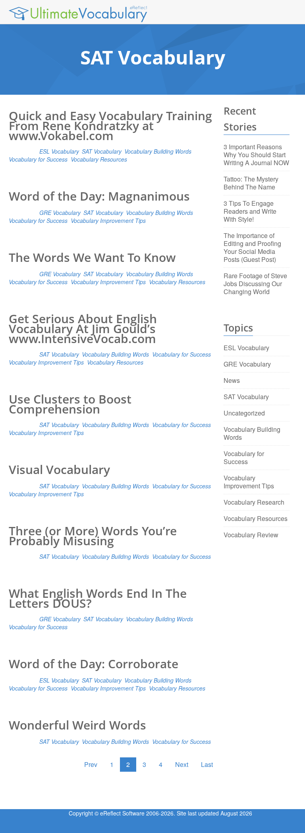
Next (181, 764)
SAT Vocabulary (101, 151)
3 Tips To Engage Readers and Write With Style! (250, 211)
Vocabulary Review (251, 534)
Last (207, 764)
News (232, 380)
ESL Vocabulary (59, 151)
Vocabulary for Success (38, 159)
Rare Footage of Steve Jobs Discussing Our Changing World (255, 283)
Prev (90, 764)
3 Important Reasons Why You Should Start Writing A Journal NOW (256, 154)
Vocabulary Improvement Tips (108, 220)
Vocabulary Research (254, 502)
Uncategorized (244, 412)
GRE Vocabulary (59, 213)
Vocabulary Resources (99, 159)
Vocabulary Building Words (157, 151)
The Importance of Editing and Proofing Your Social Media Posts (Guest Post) (252, 247)
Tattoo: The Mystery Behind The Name (251, 182)
